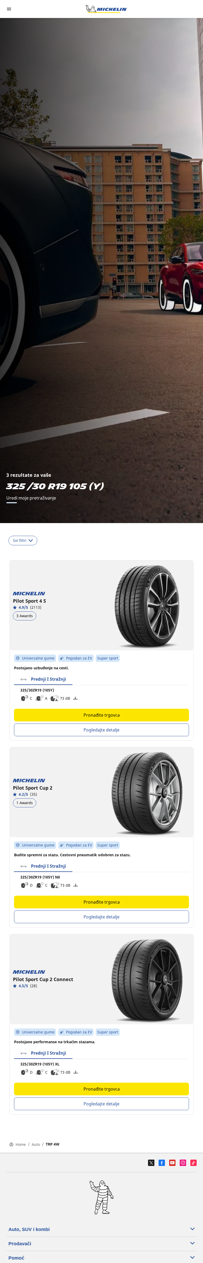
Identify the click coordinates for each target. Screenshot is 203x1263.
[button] (43, 679)
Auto (36, 1144)
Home (21, 1144)
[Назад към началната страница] (106, 9)
